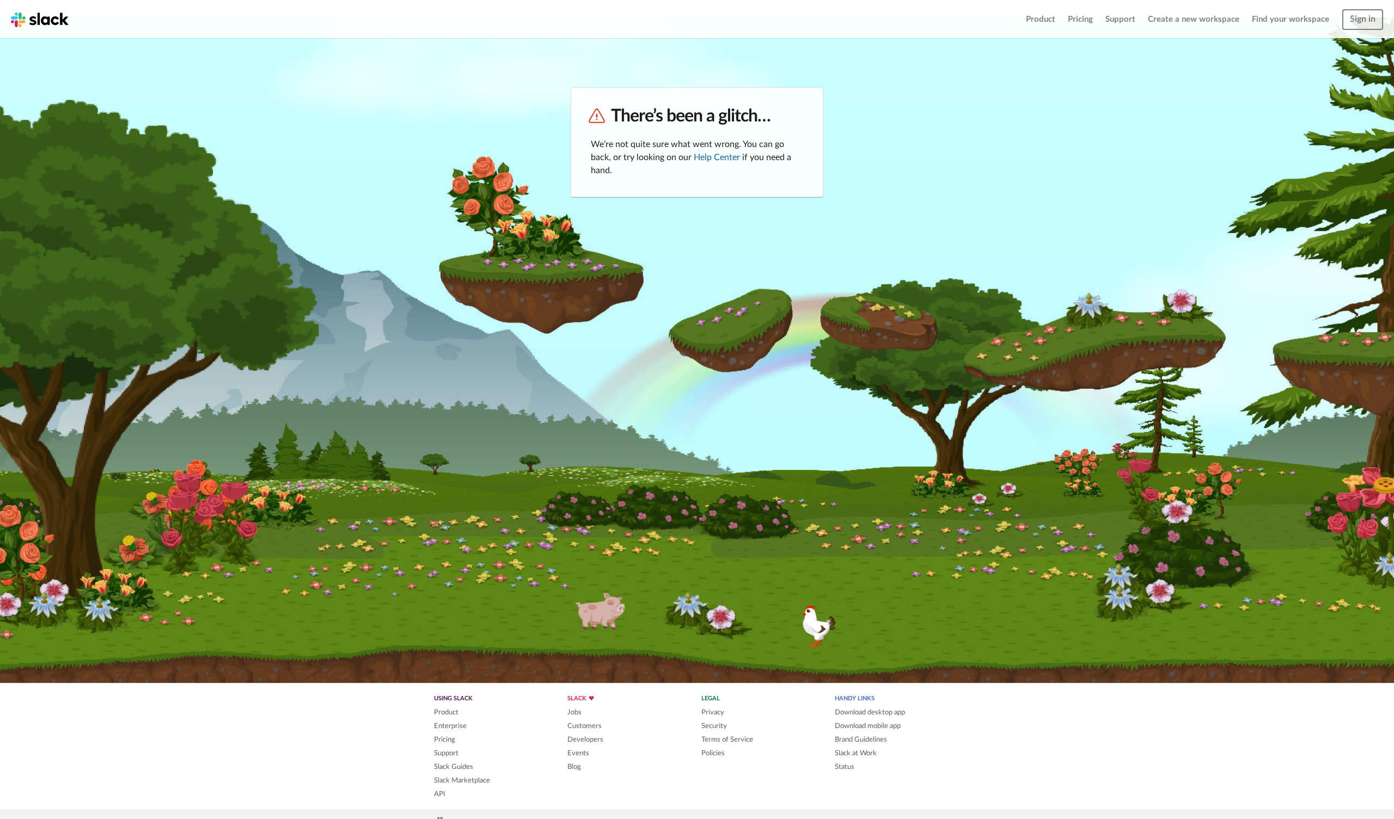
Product (1040, 19)
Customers (584, 726)
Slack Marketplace (462, 780)
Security (714, 726)
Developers (585, 739)
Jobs (574, 712)
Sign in (1362, 19)
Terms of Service (727, 739)
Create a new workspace (1193, 19)
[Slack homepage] (40, 19)
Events (578, 753)
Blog (574, 767)
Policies (713, 753)
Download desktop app (870, 712)
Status (844, 767)
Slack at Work (856, 753)
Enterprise (450, 726)
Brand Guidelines (861, 739)
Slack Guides (453, 767)
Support (1120, 19)
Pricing (1080, 19)
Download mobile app (868, 726)
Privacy (712, 712)
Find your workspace (1290, 19)
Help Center (717, 157)
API (439, 794)
